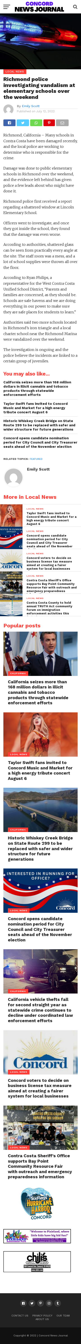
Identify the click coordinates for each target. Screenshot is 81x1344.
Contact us (19, 1315)
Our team (63, 1315)
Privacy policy (42, 1315)
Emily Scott (31, 106)
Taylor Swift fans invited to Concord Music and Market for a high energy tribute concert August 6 (35, 408)
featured (36, 459)
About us (42, 1319)
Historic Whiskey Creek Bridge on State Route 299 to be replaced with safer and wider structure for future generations (39, 425)
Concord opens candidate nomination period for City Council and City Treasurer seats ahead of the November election (40, 442)
